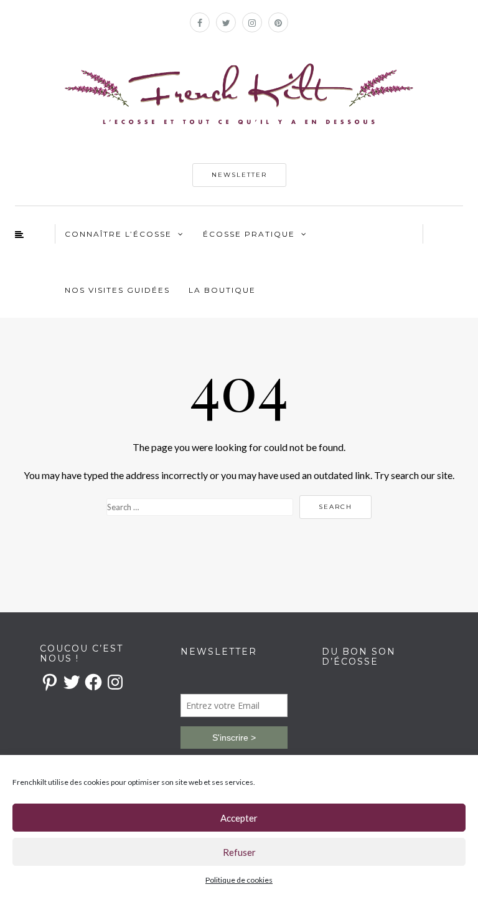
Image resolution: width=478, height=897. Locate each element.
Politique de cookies (239, 880)
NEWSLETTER (239, 175)
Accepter (239, 817)
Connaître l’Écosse (118, 234)
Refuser (239, 852)
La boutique (222, 290)
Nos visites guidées (117, 290)
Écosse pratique (249, 234)
